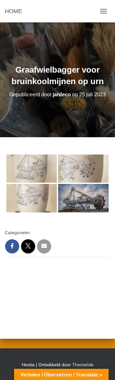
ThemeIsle (83, 364)
